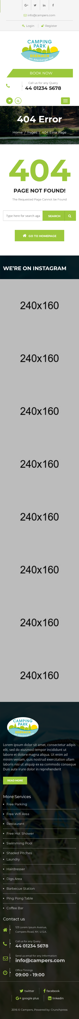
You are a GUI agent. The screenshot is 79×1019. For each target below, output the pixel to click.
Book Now (41, 73)
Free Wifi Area (17, 814)
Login (30, 26)
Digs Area (14, 879)
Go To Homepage (42, 236)
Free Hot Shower (20, 833)
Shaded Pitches (19, 853)
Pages (32, 132)
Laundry (13, 859)
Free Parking (16, 804)
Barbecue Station (20, 888)
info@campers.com (41, 15)
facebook (53, 991)
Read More (15, 780)
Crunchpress (59, 1009)
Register (51, 26)
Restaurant (15, 823)
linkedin (58, 998)
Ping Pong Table (19, 898)
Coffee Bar (14, 908)
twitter (29, 991)
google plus (30, 998)
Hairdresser (15, 869)
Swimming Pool (19, 843)
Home (18, 132)
